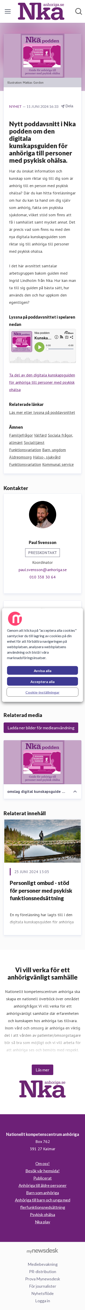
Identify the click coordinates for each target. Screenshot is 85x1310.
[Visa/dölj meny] (8, 11)
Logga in (42, 1300)
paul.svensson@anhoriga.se (43, 569)
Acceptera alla (42, 681)
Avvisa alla (42, 670)
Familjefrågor (21, 435)
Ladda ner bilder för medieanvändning (40, 727)
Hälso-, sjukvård (47, 457)
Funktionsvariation (25, 449)
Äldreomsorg (20, 457)
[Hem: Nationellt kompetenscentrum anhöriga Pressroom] (41, 11)
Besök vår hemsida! (42, 1170)
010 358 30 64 (42, 577)
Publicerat (42, 1178)
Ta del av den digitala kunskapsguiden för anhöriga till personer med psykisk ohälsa (42, 382)
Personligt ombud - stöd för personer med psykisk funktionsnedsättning (41, 890)
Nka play (42, 1221)
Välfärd (40, 435)
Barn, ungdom (54, 449)
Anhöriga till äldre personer (43, 1185)
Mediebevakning (43, 1264)
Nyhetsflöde (42, 1293)
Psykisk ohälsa (42, 1214)
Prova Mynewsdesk (42, 1278)
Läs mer (42, 1069)
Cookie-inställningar (42, 692)
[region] (42, 655)
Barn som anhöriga (42, 1192)
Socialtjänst (34, 442)
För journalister (42, 1286)
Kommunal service (58, 464)
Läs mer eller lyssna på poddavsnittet (42, 412)
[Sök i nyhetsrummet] (78, 11)
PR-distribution (42, 1271)
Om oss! (42, 1163)
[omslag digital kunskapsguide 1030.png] (42, 762)
